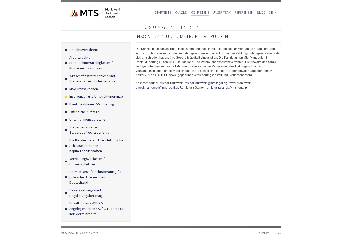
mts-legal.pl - (71, 233)
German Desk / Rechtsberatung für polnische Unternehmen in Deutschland (95, 177)
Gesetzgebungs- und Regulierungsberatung (86, 193)
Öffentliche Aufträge (84, 112)
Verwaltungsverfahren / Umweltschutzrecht (87, 161)
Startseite (163, 12)
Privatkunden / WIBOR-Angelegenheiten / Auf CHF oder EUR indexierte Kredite (96, 208)
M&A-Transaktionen (83, 89)
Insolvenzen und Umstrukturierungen (97, 96)
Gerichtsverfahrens (84, 49)
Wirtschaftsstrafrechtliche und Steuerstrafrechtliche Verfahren (93, 79)
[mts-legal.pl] (90, 13)
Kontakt (263, 233)
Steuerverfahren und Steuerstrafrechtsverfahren (90, 130)
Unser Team (222, 12)
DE (271, 12)
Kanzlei (181, 12)
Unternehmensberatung (87, 119)
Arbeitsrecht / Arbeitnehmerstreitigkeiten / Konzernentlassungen (91, 62)
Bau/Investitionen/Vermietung (91, 104)
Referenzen (244, 12)
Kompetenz (200, 12)
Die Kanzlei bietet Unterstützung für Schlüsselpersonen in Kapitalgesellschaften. (96, 145)
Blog (261, 12)
